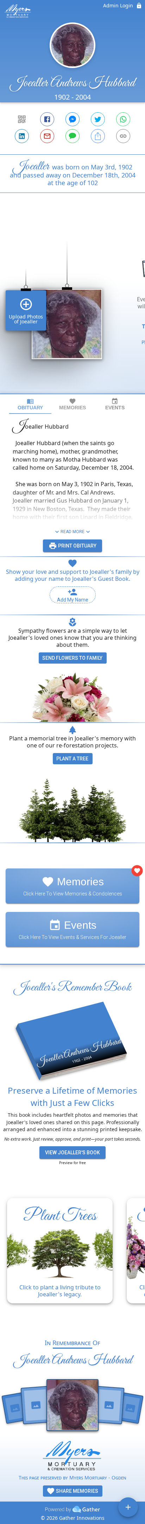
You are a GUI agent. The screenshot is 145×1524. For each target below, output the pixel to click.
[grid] (72, 305)
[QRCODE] (22, 119)
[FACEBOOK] (47, 119)
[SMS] (72, 136)
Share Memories (76, 1491)
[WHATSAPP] (123, 119)
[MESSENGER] (72, 119)
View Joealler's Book (72, 1152)
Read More (72, 531)
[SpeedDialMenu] (128, 1507)
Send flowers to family (72, 658)
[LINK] (123, 136)
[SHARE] (98, 136)
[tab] (30, 404)
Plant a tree (72, 758)
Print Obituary (76, 546)
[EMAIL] (47, 136)
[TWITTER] (98, 119)
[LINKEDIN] (22, 136)
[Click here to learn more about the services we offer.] (72, 1457)
